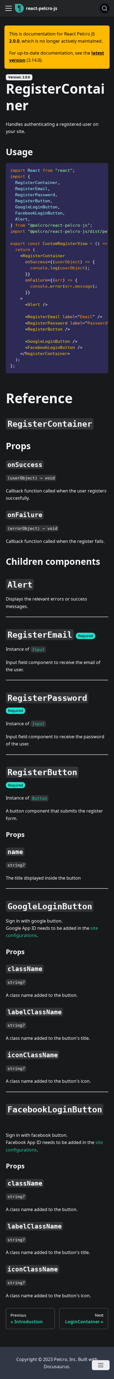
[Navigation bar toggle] (8, 8)
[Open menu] (101, 1365)
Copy (99, 169)
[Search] (105, 8)
